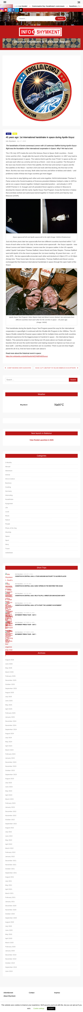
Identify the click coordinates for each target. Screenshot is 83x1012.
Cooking (8, 487)
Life (6, 507)
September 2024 (11, 729)
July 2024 (8, 737)
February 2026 (10, 676)
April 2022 (8, 844)
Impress (57, 993)
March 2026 (9, 672)
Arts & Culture (10, 479)
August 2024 (9, 733)
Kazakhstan (9, 499)
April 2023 (8, 795)
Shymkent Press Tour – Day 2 (25, 625)
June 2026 (9, 664)
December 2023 (10, 762)
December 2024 (10, 721)
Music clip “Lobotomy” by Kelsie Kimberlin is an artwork (55, 368)
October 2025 (10, 684)
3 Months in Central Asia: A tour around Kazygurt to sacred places (40, 576)
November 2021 (10, 864)
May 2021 (8, 885)
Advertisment (8, 993)
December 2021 (10, 860)
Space (8, 133)
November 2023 (10, 766)
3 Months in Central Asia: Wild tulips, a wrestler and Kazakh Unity (40, 596)
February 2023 (10, 803)
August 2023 (9, 778)
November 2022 (10, 815)
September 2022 (11, 823)
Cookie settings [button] (38, 1008)
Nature (7, 520)
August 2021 (9, 877)
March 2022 (9, 848)
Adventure (8, 470)
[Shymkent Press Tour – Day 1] (9, 644)
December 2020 (10, 905)
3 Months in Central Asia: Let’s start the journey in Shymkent (38, 605)
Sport (7, 540)
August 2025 (9, 692)
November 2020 (10, 910)
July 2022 (8, 832)
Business (8, 483)
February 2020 (10, 946)
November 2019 (10, 959)
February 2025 (10, 713)
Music (7, 516)
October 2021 (10, 869)
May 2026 (8, 668)
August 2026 (9, 660)
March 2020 (9, 942)
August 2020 (9, 922)
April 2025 (8, 709)
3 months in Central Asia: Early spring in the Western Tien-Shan (39, 586)
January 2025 (10, 717)
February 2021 (10, 897)
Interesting (9, 495)
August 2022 (9, 828)
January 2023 (10, 807)
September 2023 (11, 774)
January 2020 (10, 951)
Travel (7, 548)
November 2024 (10, 725)
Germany (8, 491)
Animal (7, 475)
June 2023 (9, 787)
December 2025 (10, 680)
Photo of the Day (11, 528)
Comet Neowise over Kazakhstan (19, 368)
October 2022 (10, 819)
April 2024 (8, 746)
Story (14, 133)
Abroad (7, 466)
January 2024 (10, 758)
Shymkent (41, 404)
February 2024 (10, 754)
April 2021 (8, 889)
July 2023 (8, 782)
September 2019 (11, 967)
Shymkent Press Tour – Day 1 (25, 634)
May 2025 (8, 705)
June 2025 (9, 700)
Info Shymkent (11, 141)
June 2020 (9, 930)
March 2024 (9, 750)
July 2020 (8, 926)
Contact (31, 993)
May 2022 (8, 840)
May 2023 (8, 791)
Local (7, 511)
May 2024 (8, 741)
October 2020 (10, 914)
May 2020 (8, 934)
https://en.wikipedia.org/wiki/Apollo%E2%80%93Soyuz (27, 356)
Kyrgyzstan (9, 503)
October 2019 (10, 963)
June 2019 (9, 971)
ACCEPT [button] (51, 1008)
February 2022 (10, 852)
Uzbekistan (9, 552)
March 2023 (9, 799)
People (7, 524)
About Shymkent (9, 996)
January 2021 (10, 901)
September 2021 (11, 873)
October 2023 (10, 770)
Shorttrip (8, 532)
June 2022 (9, 836)
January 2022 (10, 856)
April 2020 (8, 938)
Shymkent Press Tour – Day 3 (25, 615)
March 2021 (9, 893)
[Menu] (4, 2)
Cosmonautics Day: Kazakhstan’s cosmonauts (39, 6)
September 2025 (11, 688)
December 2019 (10, 955)
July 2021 (8, 881)
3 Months (8, 462)
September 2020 (11, 918)
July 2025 (8, 696)
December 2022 (10, 811)
